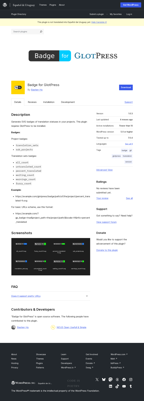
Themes (40, 358)
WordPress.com (119, 354)
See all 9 (129, 144)
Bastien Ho (37, 89)
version (128, 162)
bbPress (116, 363)
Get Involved (92, 354)
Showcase (41, 354)
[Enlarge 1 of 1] (86, 241)
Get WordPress (131, 5)
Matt (114, 358)
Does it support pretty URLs (25, 296)
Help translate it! (99, 22)
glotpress (116, 156)
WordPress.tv (68, 367)
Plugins (39, 363)
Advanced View (104, 169)
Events (89, 358)
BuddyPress (117, 367)
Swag (89, 367)
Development (68, 102)
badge (124, 150)
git (131, 150)
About (14, 354)
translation (127, 156)
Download (126, 87)
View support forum (106, 222)
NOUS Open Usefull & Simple (71, 327)
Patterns (40, 367)
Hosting (14, 363)
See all (129, 198)
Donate (90, 363)
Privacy (14, 367)
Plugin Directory (18, 14)
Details (17, 102)
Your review (102, 198)
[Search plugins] (41, 31)
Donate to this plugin (107, 250)
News (13, 358)
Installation (48, 102)
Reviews (32, 102)
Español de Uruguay (47, 383)
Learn (63, 354)
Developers (66, 363)
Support (129, 102)
